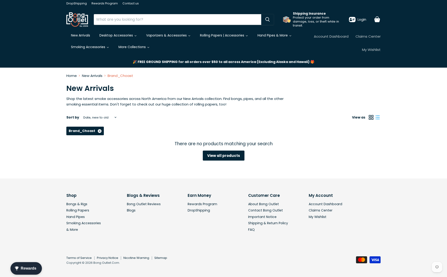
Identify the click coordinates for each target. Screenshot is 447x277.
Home (71, 76)
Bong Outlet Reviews (144, 204)
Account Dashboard (331, 36)
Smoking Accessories (83, 223)
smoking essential (82, 104)
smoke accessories (111, 98)
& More (72, 229)
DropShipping (76, 3)
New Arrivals (92, 76)
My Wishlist (371, 49)
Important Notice (262, 216)
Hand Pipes (75, 216)
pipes (248, 98)
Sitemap (160, 258)
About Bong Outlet (263, 204)
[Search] (267, 19)
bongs (236, 98)
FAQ (251, 229)
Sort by (72, 117)
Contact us (130, 3)
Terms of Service (79, 258)
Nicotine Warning (136, 258)
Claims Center (368, 36)
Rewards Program (104, 3)
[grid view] (371, 117)
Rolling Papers (77, 210)
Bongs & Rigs (76, 204)
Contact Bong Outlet (265, 210)
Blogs (131, 210)
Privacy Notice (107, 258)
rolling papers (205, 104)
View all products (223, 155)
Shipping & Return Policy (268, 223)
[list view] (377, 117)
